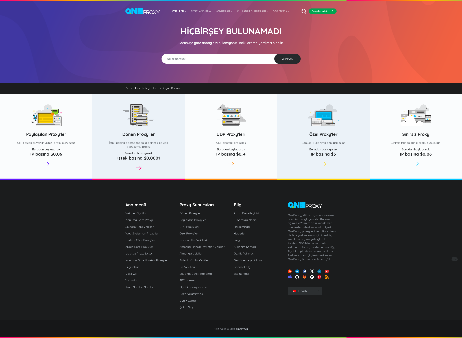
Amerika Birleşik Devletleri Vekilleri (202, 247)
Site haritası (241, 273)
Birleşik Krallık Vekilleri (194, 260)
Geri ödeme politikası (248, 260)
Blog (237, 240)
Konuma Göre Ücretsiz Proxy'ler (146, 260)
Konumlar (223, 11)
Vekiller (178, 11)
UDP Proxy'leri (231, 134)
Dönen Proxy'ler (138, 134)
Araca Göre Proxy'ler (139, 247)
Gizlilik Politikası (244, 253)
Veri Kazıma (188, 300)
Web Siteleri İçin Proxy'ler (141, 233)
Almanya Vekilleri (191, 253)
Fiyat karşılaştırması (193, 287)
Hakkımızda (242, 227)
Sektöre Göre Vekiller (139, 227)
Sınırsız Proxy (416, 134)
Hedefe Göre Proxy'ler (140, 240)
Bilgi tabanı (132, 267)
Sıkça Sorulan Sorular (139, 287)
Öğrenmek (280, 11)
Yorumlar (131, 280)
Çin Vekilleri (187, 267)
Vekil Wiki (131, 273)
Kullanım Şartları (245, 247)
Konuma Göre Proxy (139, 220)
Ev (126, 88)
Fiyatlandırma (201, 11)
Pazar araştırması (191, 294)
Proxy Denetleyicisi (246, 213)
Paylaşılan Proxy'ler (46, 134)
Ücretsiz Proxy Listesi (139, 253)
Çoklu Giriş (186, 307)
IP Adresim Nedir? (245, 220)
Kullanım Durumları (251, 11)
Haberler (240, 233)
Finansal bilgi (242, 267)
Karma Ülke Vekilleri (193, 240)
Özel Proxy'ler (323, 134)
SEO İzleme (187, 280)
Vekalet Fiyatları (136, 213)
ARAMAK (287, 58)
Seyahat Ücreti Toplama (196, 273)
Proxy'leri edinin (320, 11)
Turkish (302, 291)
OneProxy (242, 329)
